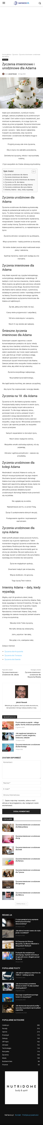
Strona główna (6, 54)
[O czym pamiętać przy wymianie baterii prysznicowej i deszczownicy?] (8, 923)
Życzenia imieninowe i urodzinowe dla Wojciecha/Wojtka (33, 674)
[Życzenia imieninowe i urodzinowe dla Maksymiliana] (8, 828)
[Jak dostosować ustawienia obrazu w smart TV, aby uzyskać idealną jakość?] (8, 987)
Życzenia (15, 54)
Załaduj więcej (20, 904)
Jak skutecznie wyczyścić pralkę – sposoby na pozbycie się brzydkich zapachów (28, 1008)
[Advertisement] (21, 28)
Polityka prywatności (30, 1115)
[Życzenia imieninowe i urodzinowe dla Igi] (8, 839)
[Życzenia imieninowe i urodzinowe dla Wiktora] (8, 896)
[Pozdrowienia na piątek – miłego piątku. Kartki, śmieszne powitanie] (8, 725)
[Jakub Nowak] (3, 74)
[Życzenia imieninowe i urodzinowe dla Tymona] (8, 873)
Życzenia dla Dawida (12, 659)
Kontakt (18, 1115)
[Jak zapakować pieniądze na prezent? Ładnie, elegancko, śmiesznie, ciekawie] (8, 736)
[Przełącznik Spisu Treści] (32, 171)
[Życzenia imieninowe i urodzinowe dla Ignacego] (8, 885)
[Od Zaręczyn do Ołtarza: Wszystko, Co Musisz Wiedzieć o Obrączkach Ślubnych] (8, 945)
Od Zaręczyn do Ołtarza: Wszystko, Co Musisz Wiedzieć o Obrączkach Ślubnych (27, 944)
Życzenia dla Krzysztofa (14, 651)
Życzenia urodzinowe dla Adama (16, 174)
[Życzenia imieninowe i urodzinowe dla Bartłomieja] (8, 748)
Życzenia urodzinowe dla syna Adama (18, 187)
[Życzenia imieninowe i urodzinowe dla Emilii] (8, 850)
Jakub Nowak (13, 74)
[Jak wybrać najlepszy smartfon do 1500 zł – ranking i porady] (8, 976)
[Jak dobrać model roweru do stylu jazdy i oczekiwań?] (8, 934)
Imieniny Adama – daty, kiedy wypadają (19, 189)
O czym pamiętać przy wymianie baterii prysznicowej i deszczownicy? (27, 922)
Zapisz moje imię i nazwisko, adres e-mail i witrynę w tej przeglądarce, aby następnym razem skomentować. (20, 803)
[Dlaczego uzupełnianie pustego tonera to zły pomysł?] (8, 998)
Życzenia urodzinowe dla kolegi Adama (19, 185)
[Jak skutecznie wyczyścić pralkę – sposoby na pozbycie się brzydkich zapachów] (8, 1009)
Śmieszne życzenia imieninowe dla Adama (20, 180)
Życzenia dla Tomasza (13, 655)
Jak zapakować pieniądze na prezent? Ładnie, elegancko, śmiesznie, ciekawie (26, 736)
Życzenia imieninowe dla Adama (16, 177)
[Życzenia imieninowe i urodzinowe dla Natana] (8, 862)
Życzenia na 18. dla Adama (14, 182)
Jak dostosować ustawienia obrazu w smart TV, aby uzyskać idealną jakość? (27, 986)
